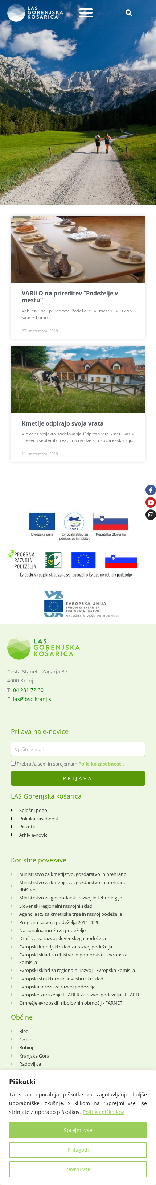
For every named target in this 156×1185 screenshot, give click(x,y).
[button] (86, 13)
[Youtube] (150, 502)
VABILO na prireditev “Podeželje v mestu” (70, 296)
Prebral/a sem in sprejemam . (70, 763)
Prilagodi (78, 1149)
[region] (78, 1127)
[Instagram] (150, 514)
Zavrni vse (78, 1169)
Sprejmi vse (78, 1130)
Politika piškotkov (103, 1111)
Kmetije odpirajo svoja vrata (63, 423)
